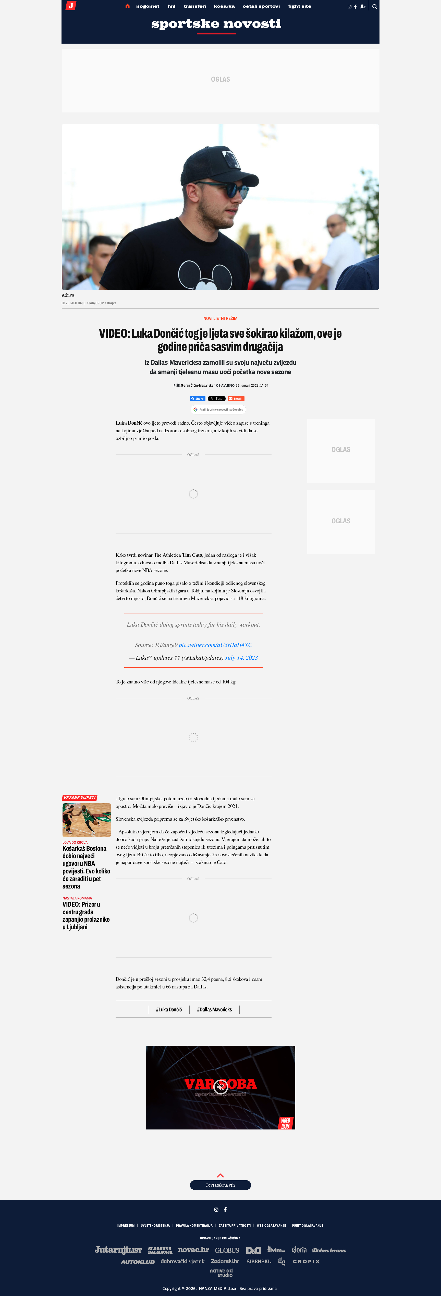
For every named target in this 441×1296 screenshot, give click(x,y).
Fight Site (299, 6)
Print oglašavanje (307, 1225)
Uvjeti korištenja (155, 1225)
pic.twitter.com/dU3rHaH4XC (215, 644)
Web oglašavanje (271, 1225)
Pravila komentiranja (194, 1225)
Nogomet (148, 6)
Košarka (224, 6)
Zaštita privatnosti (235, 1225)
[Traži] (375, 6)
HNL (172, 6)
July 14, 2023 (241, 657)
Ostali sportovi (261, 6)
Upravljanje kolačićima (220, 1238)
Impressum (126, 1225)
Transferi (195, 6)
